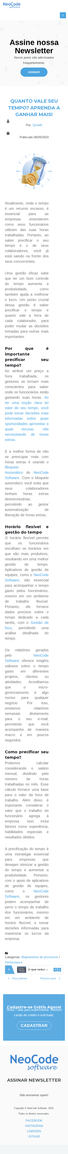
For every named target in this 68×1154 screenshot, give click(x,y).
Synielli (37, 125)
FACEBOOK (34, 1120)
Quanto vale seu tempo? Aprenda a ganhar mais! (34, 107)
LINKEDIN (34, 1131)
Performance (13, 962)
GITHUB (34, 1136)
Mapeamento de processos (39, 957)
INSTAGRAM (34, 1126)
